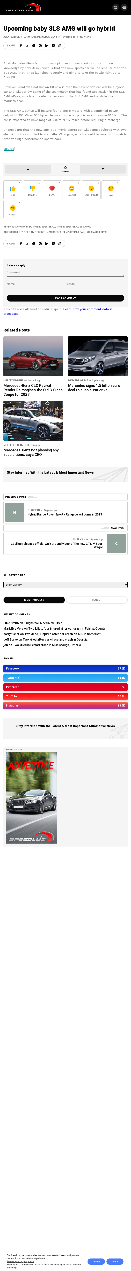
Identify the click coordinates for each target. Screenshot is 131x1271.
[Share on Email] (53, 45)
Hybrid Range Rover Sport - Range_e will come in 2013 (64, 514)
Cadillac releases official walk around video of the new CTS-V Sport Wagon (57, 546)
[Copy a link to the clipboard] (60, 45)
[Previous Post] (14, 512)
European (30, 37)
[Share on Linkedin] (46, 45)
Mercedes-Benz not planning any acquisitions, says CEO (31, 452)
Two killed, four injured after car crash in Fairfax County (66, 628)
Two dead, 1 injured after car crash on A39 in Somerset (62, 634)
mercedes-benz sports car (66, 232)
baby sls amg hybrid (18, 227)
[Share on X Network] (27, 45)
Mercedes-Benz (47, 37)
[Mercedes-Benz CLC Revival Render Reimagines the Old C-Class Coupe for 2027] (33, 356)
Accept (96, 1261)
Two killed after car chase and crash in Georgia (55, 639)
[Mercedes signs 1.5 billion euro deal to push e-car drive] (98, 356)
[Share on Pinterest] (40, 45)
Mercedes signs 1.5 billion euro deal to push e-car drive (94, 388)
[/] (115, 7)
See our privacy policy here (20, 1261)
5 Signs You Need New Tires (43, 623)
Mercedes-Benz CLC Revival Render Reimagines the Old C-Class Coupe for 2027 (33, 390)
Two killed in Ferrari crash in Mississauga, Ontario (47, 645)
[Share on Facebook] (21, 45)
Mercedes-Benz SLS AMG (74, 227)
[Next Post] (116, 543)
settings (13, 1267)
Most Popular (34, 600)
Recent (97, 600)
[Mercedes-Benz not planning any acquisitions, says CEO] (33, 420)
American (79, 539)
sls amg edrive (97, 232)
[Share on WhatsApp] (34, 45)
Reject (115, 1261)
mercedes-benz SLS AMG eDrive (25, 232)
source (9, 148)
